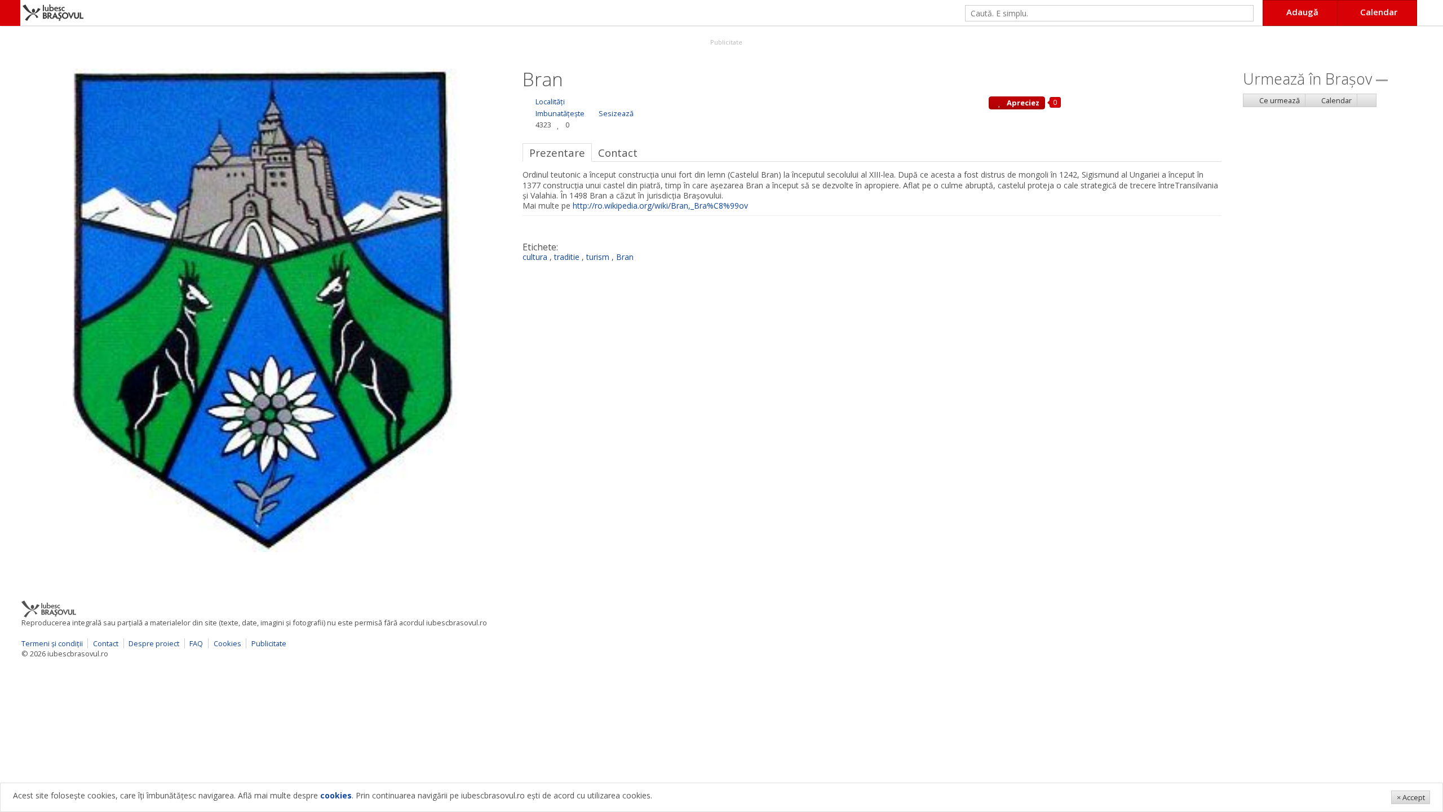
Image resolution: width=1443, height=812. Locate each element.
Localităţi (550, 101)
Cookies (227, 643)
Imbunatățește (560, 113)
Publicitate (725, 42)
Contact (105, 643)
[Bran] (261, 309)
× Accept (1411, 797)
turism (597, 256)
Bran (625, 256)
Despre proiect (154, 643)
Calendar (1336, 100)
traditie (566, 256)
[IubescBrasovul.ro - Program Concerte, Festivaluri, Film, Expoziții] (10, 13)
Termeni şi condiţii (52, 643)
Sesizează (616, 113)
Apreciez (1022, 103)
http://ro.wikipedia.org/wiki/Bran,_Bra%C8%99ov (660, 205)
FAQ (196, 643)
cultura (535, 256)
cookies (336, 795)
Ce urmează (1279, 100)
